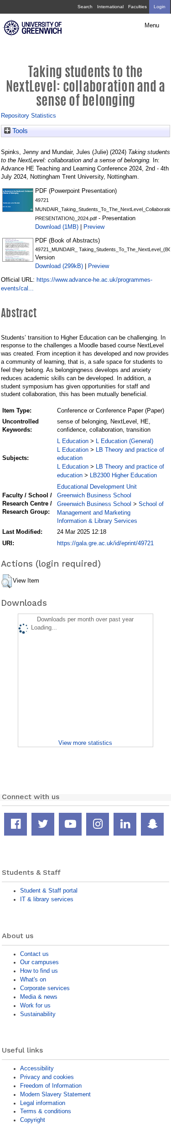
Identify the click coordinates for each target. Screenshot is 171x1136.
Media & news (38, 996)
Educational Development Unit (97, 486)
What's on (33, 979)
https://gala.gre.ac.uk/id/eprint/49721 (105, 543)
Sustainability (38, 1014)
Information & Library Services (97, 520)
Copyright (32, 1119)
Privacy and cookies (47, 1077)
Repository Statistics (28, 115)
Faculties (137, 6)
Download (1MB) (56, 226)
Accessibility (37, 1068)
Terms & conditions (45, 1111)
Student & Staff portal (49, 890)
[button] (6, 581)
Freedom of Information (51, 1085)
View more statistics (85, 742)
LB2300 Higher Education (123, 475)
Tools (19, 130)
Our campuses (39, 962)
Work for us (35, 1005)
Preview (93, 226)
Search (85, 6)
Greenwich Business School (94, 495)
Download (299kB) (59, 266)
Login (160, 6)
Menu (152, 25)
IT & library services (46, 899)
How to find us (39, 970)
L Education (72, 441)
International (110, 6)
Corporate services (45, 988)
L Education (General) (124, 441)
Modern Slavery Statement (55, 1094)
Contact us (34, 953)
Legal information (42, 1103)
